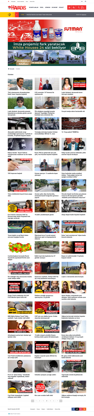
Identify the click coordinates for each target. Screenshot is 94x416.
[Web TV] (82, 1)
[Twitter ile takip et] (77, 409)
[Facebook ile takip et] (73, 409)
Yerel (42, 7)
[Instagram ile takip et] (81, 409)
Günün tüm (81, 14)
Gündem (47, 7)
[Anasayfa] (8, 1)
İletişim (43, 409)
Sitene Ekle (32, 1)
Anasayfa (12, 68)
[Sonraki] (60, 401)
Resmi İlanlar (33, 7)
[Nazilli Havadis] (17, 7)
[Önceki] (32, 401)
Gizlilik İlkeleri (50, 409)
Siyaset (61, 7)
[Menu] (69, 7)
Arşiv (27, 1)
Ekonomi (54, 7)
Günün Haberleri (20, 1)
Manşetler (13, 1)
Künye (38, 409)
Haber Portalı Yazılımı (15, 413)
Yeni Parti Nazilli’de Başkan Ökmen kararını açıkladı (40, 14)
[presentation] (13, 15)
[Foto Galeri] (85, 1)
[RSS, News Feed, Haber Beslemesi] (84, 409)
